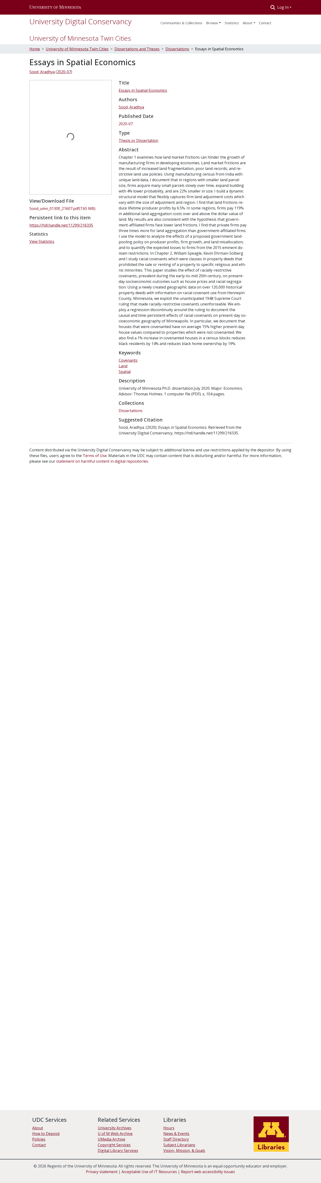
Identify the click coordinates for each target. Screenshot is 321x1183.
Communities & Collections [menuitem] (181, 22)
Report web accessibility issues (208, 1171)
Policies (38, 1139)
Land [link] (123, 366)
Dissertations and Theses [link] (137, 49)
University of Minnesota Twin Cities (80, 38)
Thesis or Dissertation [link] (138, 140)
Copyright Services (114, 1144)
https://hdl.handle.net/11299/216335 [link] (61, 225)
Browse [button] (212, 22)
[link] (71, 208)
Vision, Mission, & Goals (184, 1150)
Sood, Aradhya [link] (42, 71)
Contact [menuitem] (265, 22)
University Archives (114, 1128)
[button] (55, 7)
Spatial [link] (125, 371)
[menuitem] (213, 21)
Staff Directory (176, 1139)
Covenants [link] (128, 360)
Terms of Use (95, 455)
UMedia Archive (111, 1139)
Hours (168, 1128)
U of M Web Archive (115, 1133)
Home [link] (34, 49)
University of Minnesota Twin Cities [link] (77, 49)
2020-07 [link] (64, 71)
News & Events (176, 1133)
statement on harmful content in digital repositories (102, 461)
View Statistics (41, 241)
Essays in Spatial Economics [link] (143, 90)
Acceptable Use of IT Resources (149, 1171)
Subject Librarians (179, 1144)
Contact (39, 1144)
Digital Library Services (118, 1150)
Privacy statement (101, 1171)
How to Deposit (46, 1133)
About (247, 22)
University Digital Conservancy (80, 21)
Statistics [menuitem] (232, 22)
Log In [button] (283, 7)
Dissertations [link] (177, 49)
